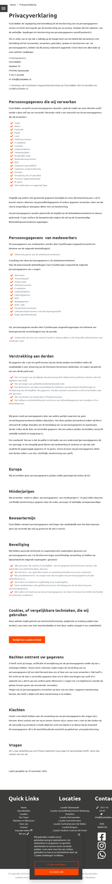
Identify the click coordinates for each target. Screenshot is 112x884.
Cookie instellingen (56, 864)
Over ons (23, 823)
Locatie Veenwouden (70, 817)
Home (13, 4)
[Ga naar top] (103, 877)
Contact (23, 827)
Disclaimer (91, 877)
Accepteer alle (57, 872)
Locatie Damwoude (70, 807)
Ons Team (24, 817)
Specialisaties (23, 810)
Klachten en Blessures (23, 820)
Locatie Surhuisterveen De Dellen (70, 823)
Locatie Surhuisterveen (70, 820)
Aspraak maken (22, 830)
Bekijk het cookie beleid (27, 639)
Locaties (24, 813)
